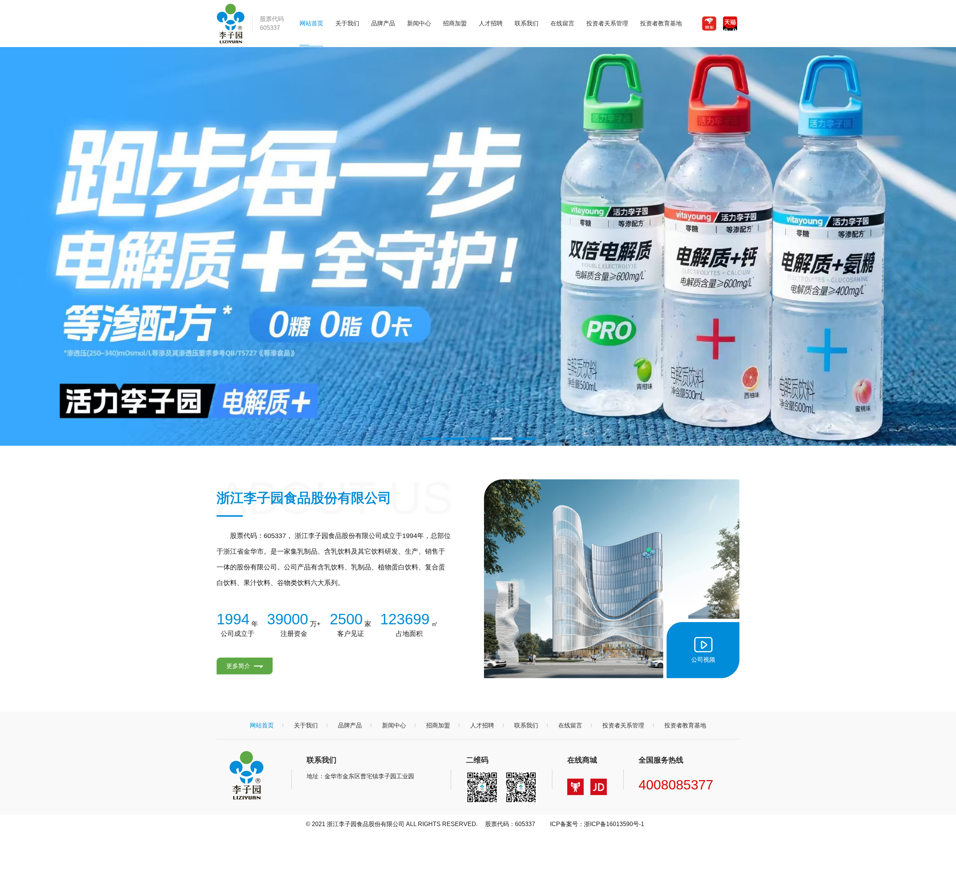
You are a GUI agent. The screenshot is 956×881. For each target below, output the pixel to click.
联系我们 (526, 23)
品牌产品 (383, 23)
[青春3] (478, 246)
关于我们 (347, 23)
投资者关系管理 (607, 23)
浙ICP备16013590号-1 (614, 824)
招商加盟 (455, 23)
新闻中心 (419, 23)
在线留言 (562, 23)
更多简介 (239, 666)
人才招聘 (491, 23)
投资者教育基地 (661, 23)
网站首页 (311, 23)
